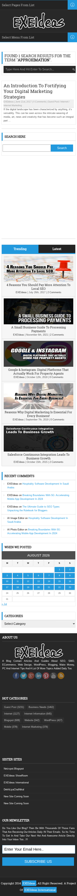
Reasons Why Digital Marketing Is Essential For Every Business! (38, 414)
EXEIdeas (9, 101)
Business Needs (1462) (41, 707)
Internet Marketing (13, 105)
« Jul (4, 604)
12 (28, 581)
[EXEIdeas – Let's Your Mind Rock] (38, 28)
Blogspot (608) (12, 720)
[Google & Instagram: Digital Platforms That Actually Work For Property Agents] (38, 365)
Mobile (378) (10, 726)
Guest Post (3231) (14, 707)
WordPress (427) (53, 720)
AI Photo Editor (15, 529)
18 (17, 587)
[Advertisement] (38, 200)
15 (59, 581)
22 (59, 587)
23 (70, 587)
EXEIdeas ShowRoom (16, 775)
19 (28, 587)
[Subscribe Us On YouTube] (53, 680)
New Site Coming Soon (16, 796)
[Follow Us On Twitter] (23, 680)
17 (7, 587)
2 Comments (54, 292)
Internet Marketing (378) (35, 726)
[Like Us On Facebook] (16, 680)
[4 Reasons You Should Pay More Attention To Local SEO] (38, 281)
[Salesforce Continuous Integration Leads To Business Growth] (38, 450)
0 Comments (39, 101)
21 (49, 587)
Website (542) (31, 720)
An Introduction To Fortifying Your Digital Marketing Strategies (35, 91)
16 (70, 581)
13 (38, 581)
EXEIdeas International (16, 782)
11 (18, 581)
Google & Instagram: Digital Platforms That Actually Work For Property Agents (38, 371)
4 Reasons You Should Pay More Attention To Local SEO (38, 287)
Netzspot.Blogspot (14, 768)
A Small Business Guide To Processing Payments (38, 329)
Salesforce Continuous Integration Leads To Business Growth (38, 456)
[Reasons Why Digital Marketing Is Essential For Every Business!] (38, 408)
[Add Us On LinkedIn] (38, 680)
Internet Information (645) (38, 713)
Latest (57, 249)
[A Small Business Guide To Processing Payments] (38, 323)
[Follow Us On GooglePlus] (31, 680)
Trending (20, 249)
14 (49, 581)
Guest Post (53, 101)
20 (38, 587)
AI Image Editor (15, 518)
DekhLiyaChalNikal (14, 789)
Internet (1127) (12, 713)
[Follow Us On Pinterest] (46, 680)
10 (7, 581)
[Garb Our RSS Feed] (61, 680)
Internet (64, 101)
